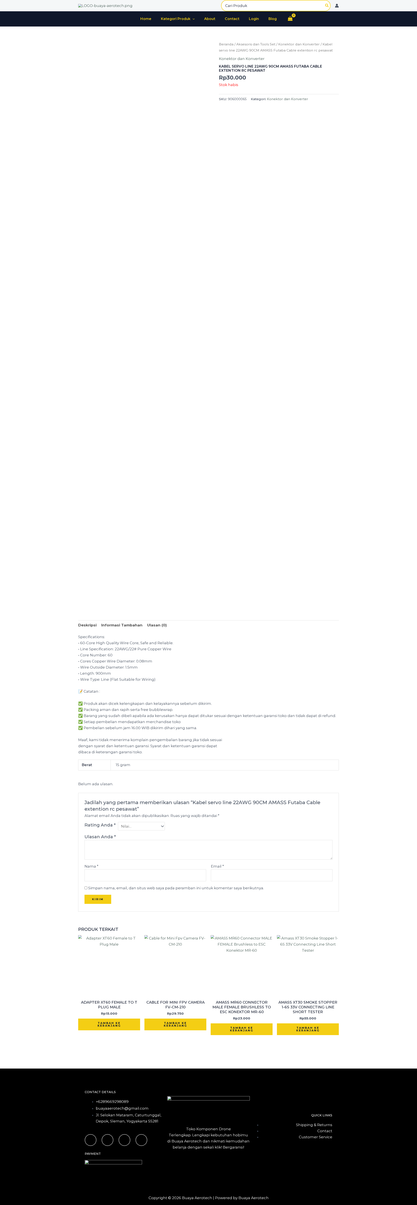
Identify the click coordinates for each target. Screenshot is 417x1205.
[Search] (327, 5)
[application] (192, 19)
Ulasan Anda (100, 836)
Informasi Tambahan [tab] (121, 625)
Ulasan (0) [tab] (157, 625)
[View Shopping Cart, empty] (290, 19)
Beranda (226, 44)
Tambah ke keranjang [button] (109, 1024)
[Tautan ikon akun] (337, 6)
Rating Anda (100, 825)
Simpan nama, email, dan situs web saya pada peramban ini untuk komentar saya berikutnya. (176, 888)
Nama (91, 866)
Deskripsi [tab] (87, 625)
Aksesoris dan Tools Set (255, 44)
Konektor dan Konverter (299, 44)
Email (217, 866)
